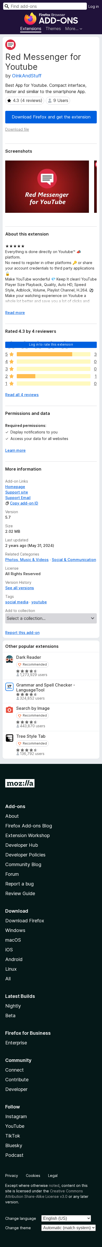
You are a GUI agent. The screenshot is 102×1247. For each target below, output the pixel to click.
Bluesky (13, 1145)
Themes (53, 28)
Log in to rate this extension (51, 344)
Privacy (11, 1175)
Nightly (13, 1006)
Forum (12, 874)
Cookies (33, 1175)
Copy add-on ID (24, 503)
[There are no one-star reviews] (53, 383)
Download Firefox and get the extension (51, 116)
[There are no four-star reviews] (53, 361)
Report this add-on (22, 632)
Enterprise (16, 1042)
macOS (13, 940)
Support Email (18, 497)
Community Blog (23, 864)
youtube (39, 602)
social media (16, 602)
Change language (20, 1218)
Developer (16, 1089)
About (12, 816)
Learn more (15, 450)
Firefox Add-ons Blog (28, 825)
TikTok (12, 1136)
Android (13, 959)
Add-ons (15, 806)
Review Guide (20, 893)
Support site (16, 492)
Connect (14, 1070)
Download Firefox (24, 920)
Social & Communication (74, 559)
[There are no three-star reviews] (53, 369)
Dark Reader (28, 657)
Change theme (18, 1228)
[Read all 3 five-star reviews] (53, 354)
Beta (10, 1015)
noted (54, 1185)
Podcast (14, 1155)
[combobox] (45, 6)
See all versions (19, 588)
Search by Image (33, 708)
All (8, 978)
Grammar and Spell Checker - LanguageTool (45, 688)
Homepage (15, 486)
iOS (9, 949)
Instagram (16, 1116)
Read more (15, 312)
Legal (53, 1175)
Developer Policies (25, 854)
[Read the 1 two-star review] (53, 376)
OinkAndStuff (26, 75)
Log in (93, 6)
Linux (11, 969)
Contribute (17, 1079)
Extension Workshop (27, 835)
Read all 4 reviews (22, 394)
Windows (15, 930)
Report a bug (19, 883)
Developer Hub (21, 845)
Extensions (30, 28)
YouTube (14, 1126)
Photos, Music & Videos (27, 559)
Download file (17, 129)
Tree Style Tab (31, 736)
